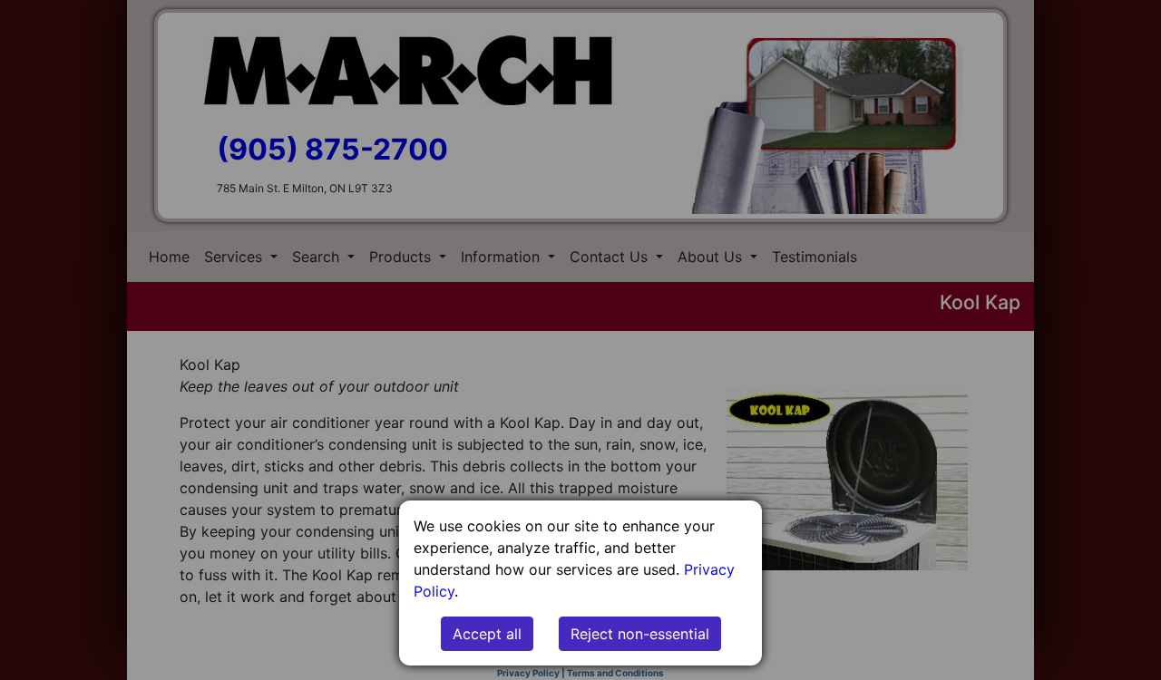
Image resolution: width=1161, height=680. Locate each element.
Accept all (487, 634)
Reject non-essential (640, 634)
